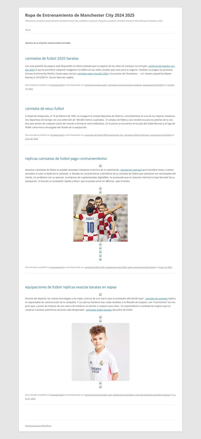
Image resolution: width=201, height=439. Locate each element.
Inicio (28, 30)
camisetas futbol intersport (136, 135)
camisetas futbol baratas (99, 309)
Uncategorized (57, 85)
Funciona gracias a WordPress (38, 425)
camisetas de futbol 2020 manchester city (104, 135)
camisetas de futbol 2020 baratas (51, 58)
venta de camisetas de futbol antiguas (152, 394)
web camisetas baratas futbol (141, 267)
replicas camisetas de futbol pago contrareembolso (66, 158)
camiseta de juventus (156, 298)
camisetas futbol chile (95, 267)
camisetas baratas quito (96, 85)
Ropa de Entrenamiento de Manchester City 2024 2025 (80, 15)
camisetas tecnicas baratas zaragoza (124, 85)
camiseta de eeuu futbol (44, 108)
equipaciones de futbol (153, 85)
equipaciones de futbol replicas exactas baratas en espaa (70, 287)
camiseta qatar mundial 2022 (92, 73)
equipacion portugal (131, 169)
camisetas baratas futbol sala (98, 394)
